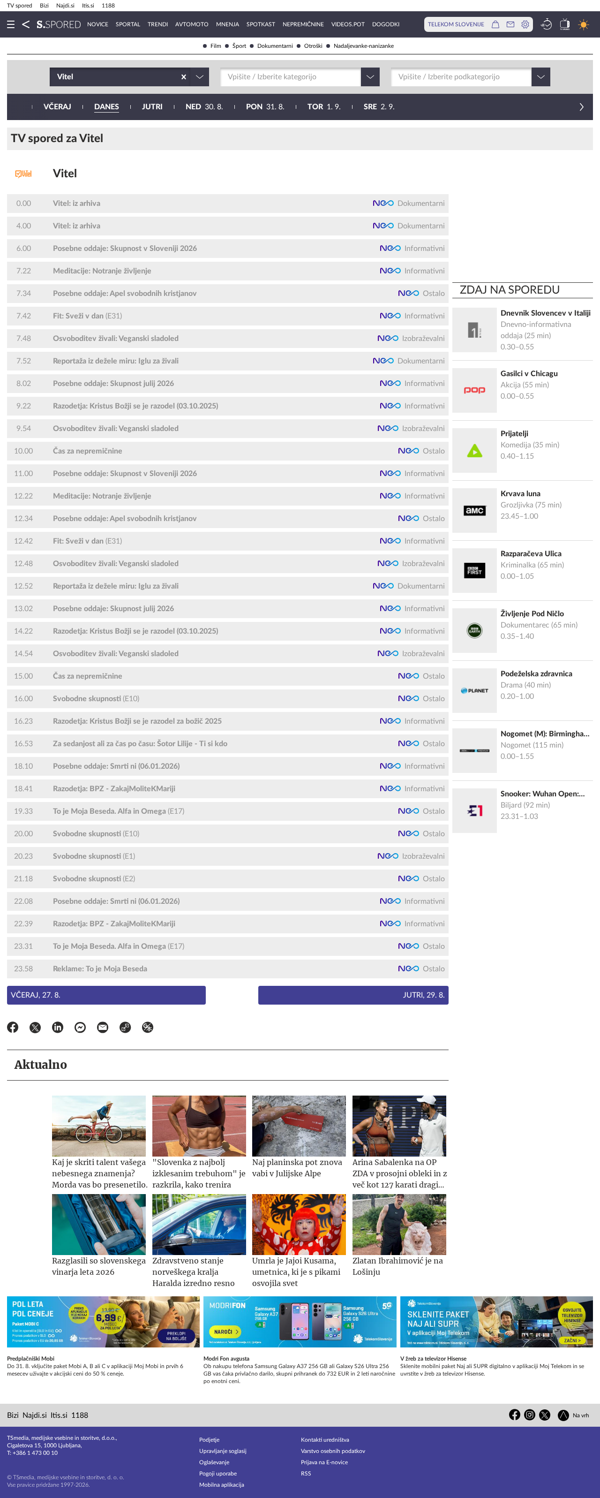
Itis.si (88, 5)
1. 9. (324, 107)
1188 (108, 5)
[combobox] (58, 77)
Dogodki (385, 24)
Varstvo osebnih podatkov (333, 1451)
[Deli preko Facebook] (12, 1028)
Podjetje (209, 1440)
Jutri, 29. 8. (424, 995)
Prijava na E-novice (324, 1462)
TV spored (19, 5)
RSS (306, 1473)
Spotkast (261, 24)
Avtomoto (192, 24)
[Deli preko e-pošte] (102, 1028)
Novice (97, 24)
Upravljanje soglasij (223, 1451)
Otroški (313, 46)
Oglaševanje (214, 1462)
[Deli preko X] (35, 1028)
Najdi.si (65, 5)
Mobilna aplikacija (221, 1485)
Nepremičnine (303, 24)
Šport (239, 46)
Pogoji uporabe (218, 1473)
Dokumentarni (275, 46)
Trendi (158, 24)
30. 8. (204, 107)
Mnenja (227, 24)
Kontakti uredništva (325, 1440)
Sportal (128, 24)
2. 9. (379, 107)
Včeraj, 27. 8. (35, 995)
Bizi (44, 5)
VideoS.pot (348, 24)
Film (215, 46)
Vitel (65, 174)
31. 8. (265, 107)
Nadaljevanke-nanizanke (364, 46)
